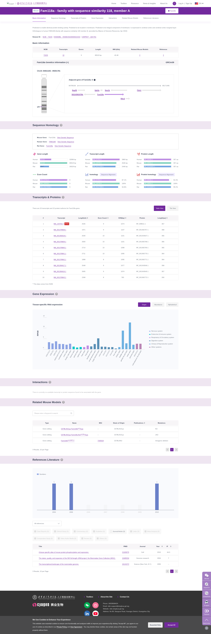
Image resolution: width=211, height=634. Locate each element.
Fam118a (49, 146)
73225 (46, 55)
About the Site (106, 597)
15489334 (125, 558)
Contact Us (124, 597)
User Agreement (76, 627)
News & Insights (149, 3)
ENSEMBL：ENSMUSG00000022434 (67, 37)
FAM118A (52, 142)
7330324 (101, 441)
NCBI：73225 (47, 37)
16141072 (125, 564)
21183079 (125, 552)
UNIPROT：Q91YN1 (89, 37)
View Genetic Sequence (65, 137)
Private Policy (62, 627)
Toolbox (124, 3)
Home (113, 3)
